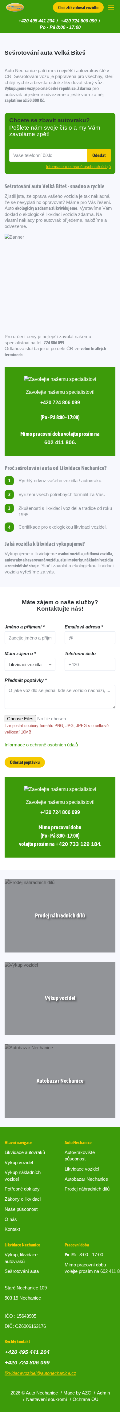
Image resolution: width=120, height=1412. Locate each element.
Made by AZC (77, 1392)
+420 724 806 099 (79, 20)
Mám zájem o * (20, 653)
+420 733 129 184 (77, 844)
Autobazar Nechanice (86, 1179)
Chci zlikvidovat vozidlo (78, 7)
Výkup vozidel (19, 1162)
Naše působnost (21, 1209)
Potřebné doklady (22, 1188)
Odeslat (99, 155)
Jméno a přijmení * (25, 626)
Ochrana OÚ (85, 1399)
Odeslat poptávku (25, 762)
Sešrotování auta (22, 1271)
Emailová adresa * (84, 626)
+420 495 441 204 (36, 20)
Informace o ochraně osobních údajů (41, 744)
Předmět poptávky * (26, 680)
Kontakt (12, 1229)
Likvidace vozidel (82, 1168)
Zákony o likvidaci (23, 1199)
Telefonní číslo (80, 653)
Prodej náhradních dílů (87, 1188)
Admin (103, 1392)
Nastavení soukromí (46, 1399)
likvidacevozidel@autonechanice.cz (40, 1373)
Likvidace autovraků (25, 1152)
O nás (11, 1219)
